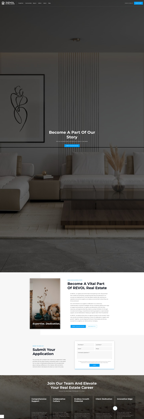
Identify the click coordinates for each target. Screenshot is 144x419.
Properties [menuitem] (20, 3)
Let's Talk (138, 3)
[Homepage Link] (8, 3)
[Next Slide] (115, 408)
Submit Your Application (72, 145)
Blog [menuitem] (49, 3)
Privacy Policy (105, 362)
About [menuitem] (44, 3)
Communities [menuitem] (28, 3)
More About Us (91, 326)
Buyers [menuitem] (34, 3)
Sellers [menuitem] (40, 3)
